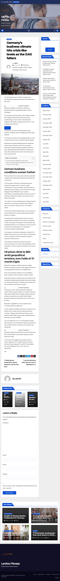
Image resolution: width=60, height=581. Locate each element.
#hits (21, 70)
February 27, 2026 (10, 537)
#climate (14, 67)
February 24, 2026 (39, 537)
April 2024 (46, 202)
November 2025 (47, 127)
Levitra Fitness (10, 563)
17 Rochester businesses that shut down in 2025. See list (49, 87)
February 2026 (47, 114)
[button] (54, 30)
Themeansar (4, 576)
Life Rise (45, 254)
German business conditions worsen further (17, 160)
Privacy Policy (55, 574)
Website (5, 474)
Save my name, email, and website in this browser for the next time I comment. (20, 487)
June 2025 (46, 148)
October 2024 (46, 181)
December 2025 (47, 123)
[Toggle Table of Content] (32, 158)
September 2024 (47, 185)
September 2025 (47, 135)
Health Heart (46, 234)
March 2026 (46, 110)
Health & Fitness (47, 230)
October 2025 (46, 131)
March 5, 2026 (38, 520)
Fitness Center (47, 226)
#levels (25, 70)
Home (35, 574)
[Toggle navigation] (29, 30)
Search (45, 39)
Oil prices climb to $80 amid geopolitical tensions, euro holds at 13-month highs (19, 163)
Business (9, 39)
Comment (6, 423)
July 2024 (45, 193)
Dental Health (47, 217)
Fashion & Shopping (49, 222)
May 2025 (45, 152)
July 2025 (45, 143)
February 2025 (47, 164)
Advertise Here (41, 574)
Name (5, 455)
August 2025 (46, 139)
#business (26, 65)
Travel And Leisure (48, 242)
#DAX (25, 67)
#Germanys (15, 70)
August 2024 (46, 189)
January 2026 (47, 119)
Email (5, 464)
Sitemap (57, 577)
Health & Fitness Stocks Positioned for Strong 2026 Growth (49, 63)
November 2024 (47, 177)
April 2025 (46, 156)
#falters (30, 67)
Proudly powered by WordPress (8, 575)
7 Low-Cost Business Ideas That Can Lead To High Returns (29, 362)
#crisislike (20, 67)
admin (16, 63)
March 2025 (46, 160)
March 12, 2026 (9, 520)
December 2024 (47, 172)
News (44, 238)
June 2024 (46, 197)
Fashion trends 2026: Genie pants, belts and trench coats (49, 80)
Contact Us (48, 574)
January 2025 (47, 168)
